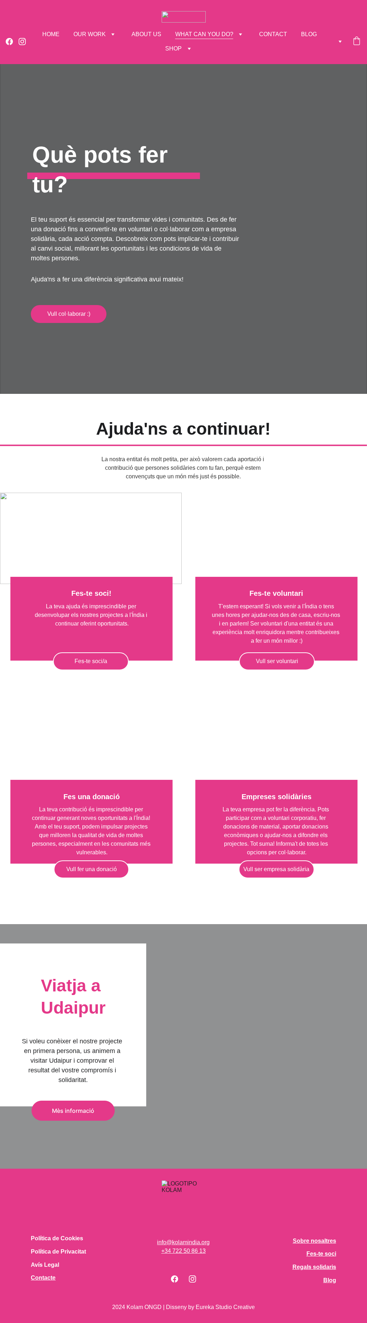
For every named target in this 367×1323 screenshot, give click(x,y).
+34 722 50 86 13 (183, 1251)
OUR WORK (89, 34)
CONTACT (273, 34)
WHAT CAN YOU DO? (204, 34)
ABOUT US (146, 34)
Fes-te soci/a (91, 661)
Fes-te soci (321, 1254)
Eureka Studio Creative (225, 1307)
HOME (50, 34)
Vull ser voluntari (277, 661)
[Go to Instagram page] (22, 41)
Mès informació (73, 1110)
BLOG (309, 34)
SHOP (173, 48)
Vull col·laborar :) (68, 314)
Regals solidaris (314, 1267)
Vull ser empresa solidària (276, 869)
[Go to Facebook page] (12, 41)
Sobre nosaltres (314, 1241)
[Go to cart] (356, 41)
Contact (41, 1278)
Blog (329, 1280)
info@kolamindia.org (183, 1242)
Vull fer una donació (91, 869)
